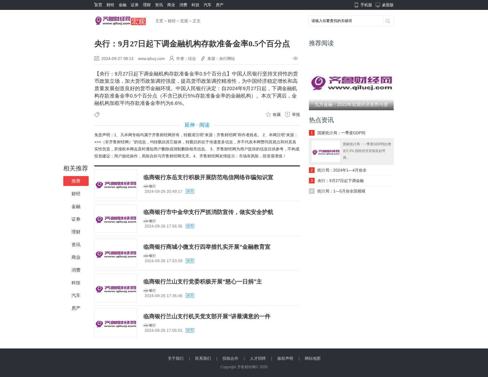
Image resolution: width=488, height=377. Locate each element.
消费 (183, 5)
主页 (159, 21)
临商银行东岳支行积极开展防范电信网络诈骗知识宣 (208, 177)
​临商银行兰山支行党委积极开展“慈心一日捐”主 (202, 281)
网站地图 (313, 358)
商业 (171, 5)
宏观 (138, 21)
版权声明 (285, 358)
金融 (123, 5)
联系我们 (203, 358)
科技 (195, 5)
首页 (98, 5)
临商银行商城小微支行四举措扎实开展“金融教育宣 (207, 247)
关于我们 (176, 358)
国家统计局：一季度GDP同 (341, 133)
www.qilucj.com (151, 58)
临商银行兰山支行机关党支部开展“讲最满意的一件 (207, 316)
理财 (147, 5)
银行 (152, 186)
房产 (220, 5)
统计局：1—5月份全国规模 (341, 191)
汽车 (208, 5)
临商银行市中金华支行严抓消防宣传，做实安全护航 (208, 212)
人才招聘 (258, 358)
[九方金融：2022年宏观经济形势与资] (351, 80)
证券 (135, 5)
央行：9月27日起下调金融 (340, 180)
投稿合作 (230, 358)
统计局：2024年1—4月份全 (342, 170)
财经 (110, 5)
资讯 (159, 5)
